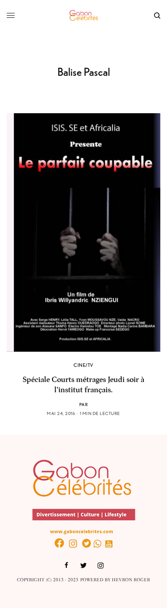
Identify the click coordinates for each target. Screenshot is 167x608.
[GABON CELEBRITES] (83, 15)
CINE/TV (83, 365)
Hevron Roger (131, 580)
